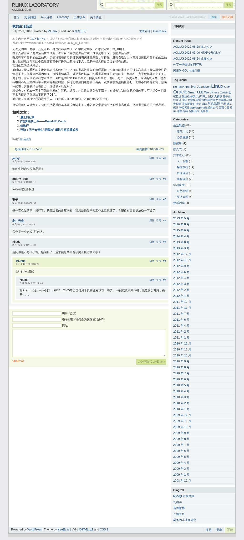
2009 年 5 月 (181, 456)
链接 (191, 111)
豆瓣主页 (179, 514)
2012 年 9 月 (181, 266)
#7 (164, 279)
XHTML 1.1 (86, 529)
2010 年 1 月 (181, 409)
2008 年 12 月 (182, 480)
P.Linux (52, 31)
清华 (198, 103)
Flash (181, 86)
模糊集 (177, 103)
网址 (65, 325)
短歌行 (24, 125)
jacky (16, 158)
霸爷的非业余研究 (184, 520)
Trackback (159, 31)
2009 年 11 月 (182, 421)
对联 (175, 99)
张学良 (192, 99)
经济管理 (182, 197)
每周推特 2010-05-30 (28, 149)
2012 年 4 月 (181, 278)
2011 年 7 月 (181, 313)
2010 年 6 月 (181, 379)
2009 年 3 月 (181, 468)
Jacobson (203, 86)
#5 (164, 241)
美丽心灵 (224, 107)
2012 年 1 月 (181, 296)
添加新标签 (188, 103)
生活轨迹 (179, 125)
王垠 (223, 103)
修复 (193, 96)
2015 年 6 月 (181, 230)
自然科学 (182, 191)
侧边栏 (186, 96)
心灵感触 (182, 137)
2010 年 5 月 (181, 385)
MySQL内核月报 (183, 496)
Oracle (180, 91)
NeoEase (63, 529)
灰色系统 (214, 103)
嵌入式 (177, 149)
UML (200, 92)
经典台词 (213, 107)
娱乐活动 (179, 203)
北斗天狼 (18, 220)
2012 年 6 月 (181, 272)
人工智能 (182, 161)
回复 (151, 158)
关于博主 (96, 17)
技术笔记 (179, 155)
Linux (217, 86)
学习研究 (179, 185)
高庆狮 (204, 111)
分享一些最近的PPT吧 (187, 64)
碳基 (175, 107)
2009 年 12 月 (182, 415)
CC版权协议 (37, 39)
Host (187, 86)
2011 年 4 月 (181, 325)
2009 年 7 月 (181, 445)
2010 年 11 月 (182, 349)
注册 (208, 529)
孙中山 (227, 96)
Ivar (193, 86)
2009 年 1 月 (181, 474)
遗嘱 (179, 111)
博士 (205, 96)
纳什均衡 (201, 107)
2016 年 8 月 (181, 224)
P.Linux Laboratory (35, 5)
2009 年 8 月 (181, 439)
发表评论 (145, 31)
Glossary (63, 17)
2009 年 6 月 (181, 451)
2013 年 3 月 (181, 248)
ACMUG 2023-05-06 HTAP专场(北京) (197, 52)
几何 (199, 96)
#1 (164, 158)
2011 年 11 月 (182, 307)
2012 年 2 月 (181, 290)
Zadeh (224, 92)
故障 (199, 99)
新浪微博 (179, 508)
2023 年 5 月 (181, 218)
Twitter (213, 16)
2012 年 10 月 (182, 260)
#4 (164, 220)
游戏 (204, 103)
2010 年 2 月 (181, 403)
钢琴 (185, 111)
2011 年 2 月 (181, 331)
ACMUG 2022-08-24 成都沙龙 (192, 58)
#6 (164, 260)
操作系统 (182, 167)
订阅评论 (18, 361)
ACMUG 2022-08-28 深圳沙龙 (192, 46)
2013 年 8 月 (181, 242)
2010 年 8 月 (181, 367)
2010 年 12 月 (182, 343)
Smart (192, 92)
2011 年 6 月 (181, 319)
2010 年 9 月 (181, 361)
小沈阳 (183, 99)
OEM (227, 86)
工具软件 (79, 17)
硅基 (229, 103)
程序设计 (182, 173)
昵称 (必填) (69, 313)
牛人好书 (46, 17)
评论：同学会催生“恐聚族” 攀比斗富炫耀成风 (49, 129)
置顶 (230, 529)
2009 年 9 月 (181, 433)
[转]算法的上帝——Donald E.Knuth (43, 121)
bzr (175, 86)
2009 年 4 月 (181, 462)
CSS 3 (104, 529)
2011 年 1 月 (181, 337)
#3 (164, 199)
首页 (16, 17)
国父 (211, 96)
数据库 (177, 143)
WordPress (211, 92)
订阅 (227, 17)
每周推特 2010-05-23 (150, 149)
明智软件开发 (210, 99)
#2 (164, 178)
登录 (219, 529)
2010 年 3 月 (181, 397)
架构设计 (182, 179)
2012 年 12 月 (182, 254)
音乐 (197, 111)
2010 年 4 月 (181, 391)
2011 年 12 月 (182, 301)
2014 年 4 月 (181, 236)
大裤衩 (218, 96)
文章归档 (30, 17)
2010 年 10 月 (182, 355)
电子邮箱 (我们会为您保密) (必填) (83, 319)
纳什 (193, 107)
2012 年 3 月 (181, 284)
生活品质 (25, 139)
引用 (158, 158)
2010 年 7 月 (181, 373)
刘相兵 (177, 502)
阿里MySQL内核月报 (186, 70)
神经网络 (184, 107)
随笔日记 (80, 31)
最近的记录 (27, 117)
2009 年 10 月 (182, 427)
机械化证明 (225, 99)
